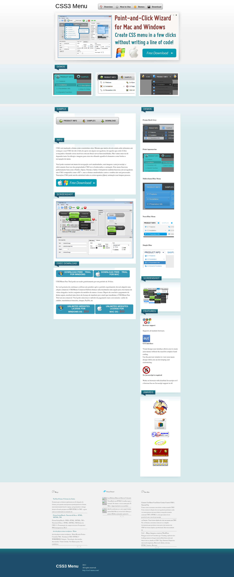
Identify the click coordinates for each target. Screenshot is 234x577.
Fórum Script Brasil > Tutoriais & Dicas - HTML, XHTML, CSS (68, 516)
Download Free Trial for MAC (114, 273)
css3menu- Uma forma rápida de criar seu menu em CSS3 (158, 520)
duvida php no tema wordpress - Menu (65, 531)
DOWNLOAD (110, 121)
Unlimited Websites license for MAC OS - (117, 309)
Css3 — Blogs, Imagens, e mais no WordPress (155, 533)
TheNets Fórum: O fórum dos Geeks (64, 499)
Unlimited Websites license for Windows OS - (78, 309)
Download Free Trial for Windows (77, 273)
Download (156, 7)
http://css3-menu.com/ (90, 570)
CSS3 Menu (67, 566)
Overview (108, 7)
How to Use (125, 7)
